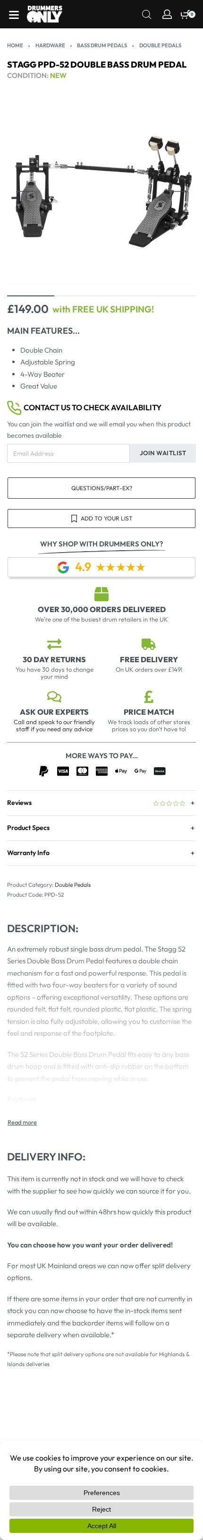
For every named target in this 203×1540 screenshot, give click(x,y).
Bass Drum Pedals (102, 45)
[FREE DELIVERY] (149, 644)
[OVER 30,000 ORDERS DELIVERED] (101, 594)
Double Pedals (160, 45)
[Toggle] (22, 1122)
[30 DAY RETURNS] (54, 644)
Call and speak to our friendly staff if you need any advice (54, 725)
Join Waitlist (163, 453)
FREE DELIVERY (149, 659)
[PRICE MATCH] (149, 697)
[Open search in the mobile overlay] (147, 13)
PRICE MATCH (149, 712)
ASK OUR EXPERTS (54, 712)
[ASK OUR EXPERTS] (54, 697)
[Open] (13, 14)
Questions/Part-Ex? (101, 488)
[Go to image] (30, 295)
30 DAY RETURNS (54, 659)
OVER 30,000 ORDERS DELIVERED (102, 609)
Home (15, 45)
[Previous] (25, 191)
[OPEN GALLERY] (101, 191)
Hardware (50, 45)
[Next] (178, 191)
